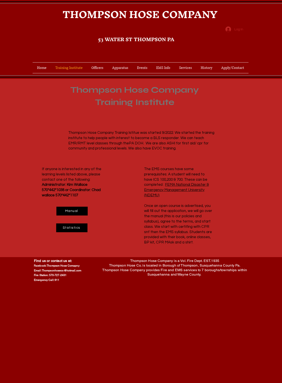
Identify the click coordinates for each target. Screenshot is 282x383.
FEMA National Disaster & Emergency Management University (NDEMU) (176, 190)
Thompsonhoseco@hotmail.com (61, 270)
